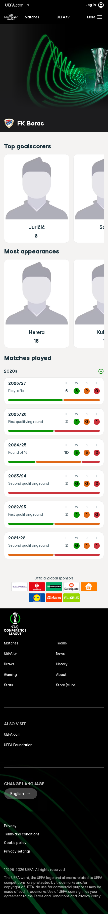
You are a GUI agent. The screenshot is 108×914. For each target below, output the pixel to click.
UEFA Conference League (11, 17)
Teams (61, 643)
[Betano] (54, 597)
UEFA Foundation (18, 745)
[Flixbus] (71, 597)
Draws (9, 664)
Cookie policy (15, 843)
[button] (93, 17)
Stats (8, 685)
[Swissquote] (71, 586)
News (60, 653)
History (62, 664)
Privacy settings (17, 851)
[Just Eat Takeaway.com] (89, 586)
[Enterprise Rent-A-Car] (54, 586)
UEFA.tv (10, 653)
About (61, 675)
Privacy (10, 826)
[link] (32, 17)
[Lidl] (37, 597)
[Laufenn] (19, 586)
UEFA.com (12, 734)
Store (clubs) (66, 685)
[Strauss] (37, 586)
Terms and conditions (21, 834)
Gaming (10, 675)
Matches (11, 643)
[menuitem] (36, 17)
